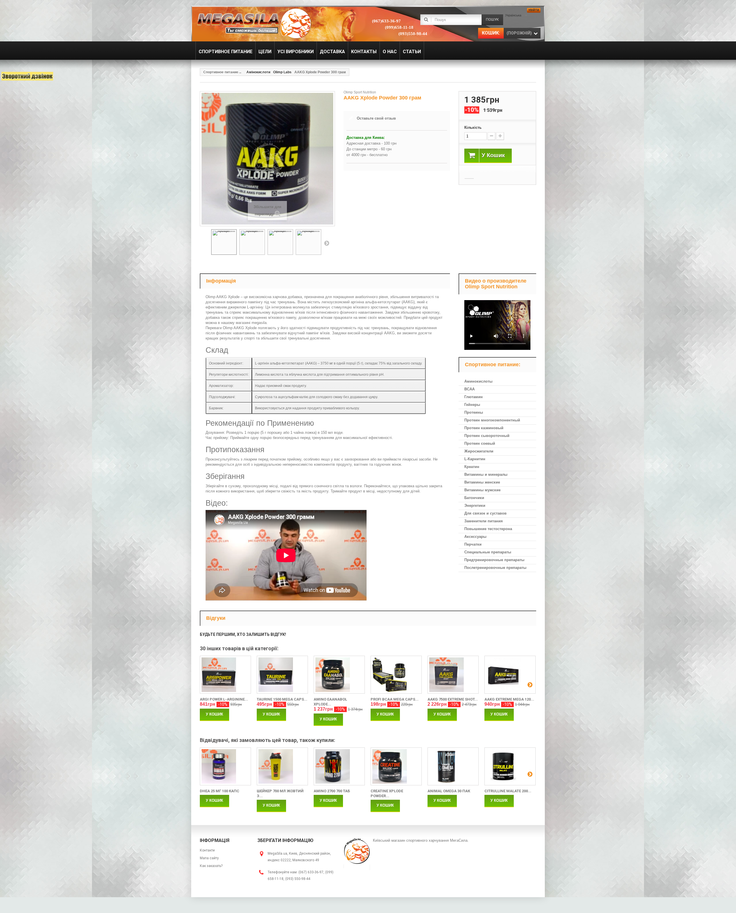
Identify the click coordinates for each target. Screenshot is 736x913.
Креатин (471, 467)
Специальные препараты (487, 552)
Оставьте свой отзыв (376, 118)
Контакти (207, 850)
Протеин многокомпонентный (492, 420)
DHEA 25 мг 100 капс (219, 791)
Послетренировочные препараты (495, 567)
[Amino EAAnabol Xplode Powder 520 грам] (339, 675)
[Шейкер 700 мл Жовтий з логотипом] (282, 766)
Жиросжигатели (478, 451)
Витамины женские (482, 482)
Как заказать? (211, 866)
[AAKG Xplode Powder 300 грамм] (224, 242)
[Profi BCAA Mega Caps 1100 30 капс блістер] (396, 675)
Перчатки (473, 544)
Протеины (473, 412)
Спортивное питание (220, 72)
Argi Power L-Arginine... (224, 699)
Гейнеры (472, 404)
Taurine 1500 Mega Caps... (282, 699)
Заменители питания (483, 521)
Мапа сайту (209, 858)
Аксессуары (475, 536)
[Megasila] (253, 23)
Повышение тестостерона (488, 529)
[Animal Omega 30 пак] (453, 766)
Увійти (533, 10)
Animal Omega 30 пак (449, 791)
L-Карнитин (474, 459)
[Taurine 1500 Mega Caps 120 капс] (282, 675)
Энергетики (474, 505)
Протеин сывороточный (486, 436)
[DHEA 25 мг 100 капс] (225, 766)
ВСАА (469, 389)
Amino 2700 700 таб (332, 791)
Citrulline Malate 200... (507, 791)
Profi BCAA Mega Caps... (395, 699)
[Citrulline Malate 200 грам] (510, 766)
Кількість (473, 127)
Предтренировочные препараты (494, 560)
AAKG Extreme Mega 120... (509, 699)
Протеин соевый (479, 443)
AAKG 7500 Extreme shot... (453, 699)
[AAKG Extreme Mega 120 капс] (510, 675)
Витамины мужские (482, 490)
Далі (326, 243)
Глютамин (473, 397)
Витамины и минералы (485, 474)
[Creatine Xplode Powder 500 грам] (396, 766)
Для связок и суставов (485, 513)
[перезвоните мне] (27, 76)
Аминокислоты (478, 381)
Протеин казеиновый (483, 428)
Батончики (474, 498)
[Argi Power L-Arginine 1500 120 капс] (225, 675)
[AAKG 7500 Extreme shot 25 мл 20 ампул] (453, 675)
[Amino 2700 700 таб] (339, 766)
